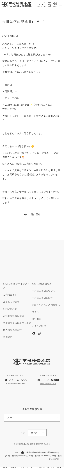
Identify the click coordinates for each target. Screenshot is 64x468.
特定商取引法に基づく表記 (17, 323)
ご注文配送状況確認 (13, 316)
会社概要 (36, 319)
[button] (38, 3)
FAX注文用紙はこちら (48, 384)
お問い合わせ (10, 309)
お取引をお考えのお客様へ (46, 305)
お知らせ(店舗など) (42, 284)
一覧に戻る (34, 214)
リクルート (38, 312)
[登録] (56, 418)
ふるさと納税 (39, 326)
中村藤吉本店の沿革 (42, 298)
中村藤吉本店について (43, 291)
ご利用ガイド (10, 295)
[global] (55, 3)
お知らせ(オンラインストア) (16, 286)
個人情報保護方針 (12, 330)
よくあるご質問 (11, 302)
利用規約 (7, 337)
